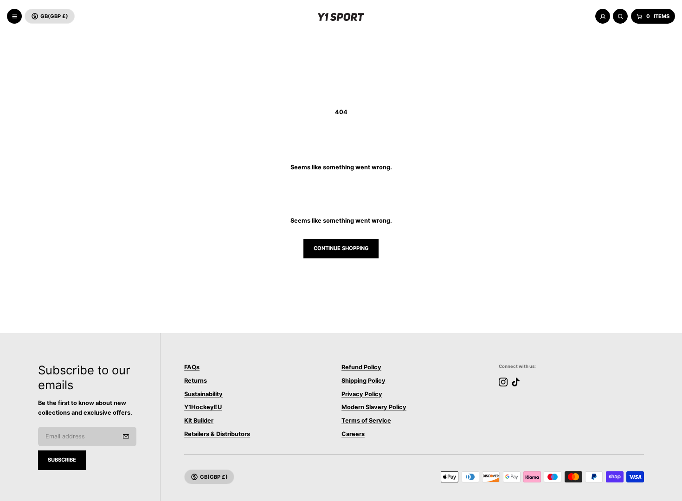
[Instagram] (503, 382)
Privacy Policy (361, 394)
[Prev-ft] (126, 436)
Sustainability (203, 394)
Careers (353, 433)
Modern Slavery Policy (373, 407)
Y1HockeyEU (203, 407)
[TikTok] (515, 382)
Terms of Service (366, 421)
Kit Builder (198, 421)
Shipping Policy (363, 380)
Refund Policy (361, 367)
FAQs (191, 367)
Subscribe (62, 459)
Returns (195, 380)
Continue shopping (341, 248)
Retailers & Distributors (217, 433)
